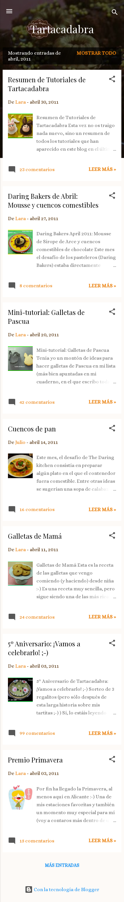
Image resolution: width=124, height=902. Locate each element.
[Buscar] (115, 13)
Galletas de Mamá (35, 535)
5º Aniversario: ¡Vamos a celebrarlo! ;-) (44, 648)
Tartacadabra (62, 29)
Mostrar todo (96, 53)
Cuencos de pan (32, 428)
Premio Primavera (35, 759)
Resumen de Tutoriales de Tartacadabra (47, 84)
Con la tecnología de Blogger (66, 889)
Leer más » (102, 169)
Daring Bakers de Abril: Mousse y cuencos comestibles (53, 200)
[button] (112, 80)
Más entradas (62, 865)
